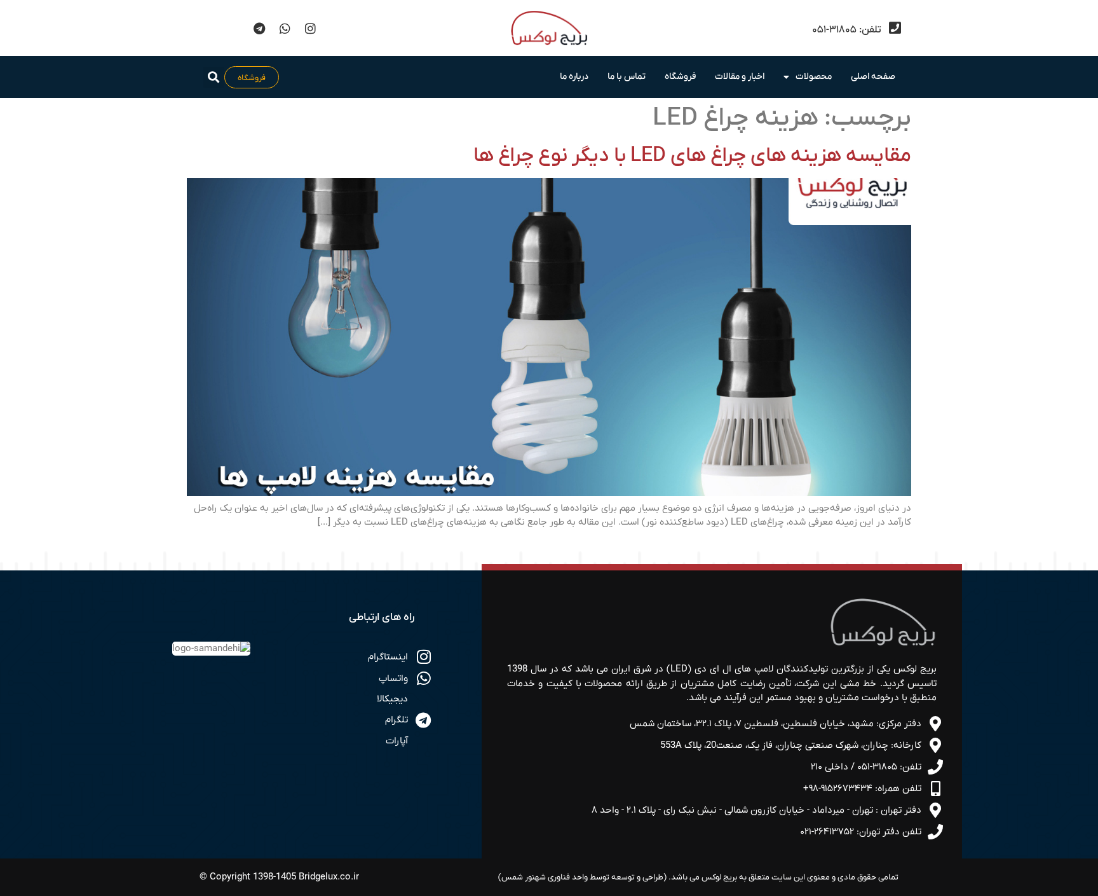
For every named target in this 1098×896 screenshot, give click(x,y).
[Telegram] (259, 28)
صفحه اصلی (873, 77)
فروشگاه (680, 77)
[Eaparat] (208, 28)
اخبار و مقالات (739, 77)
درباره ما (574, 77)
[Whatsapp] (285, 28)
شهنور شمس (523, 877)
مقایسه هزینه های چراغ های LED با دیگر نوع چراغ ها (692, 155)
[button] (213, 77)
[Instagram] (310, 28)
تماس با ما (626, 77)
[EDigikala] (234, 28)
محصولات (814, 77)
